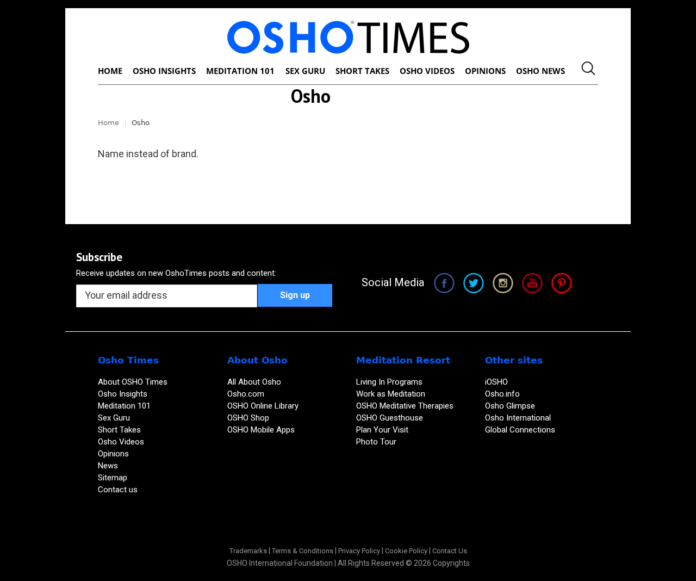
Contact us (118, 490)
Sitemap (112, 478)
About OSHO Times (132, 382)
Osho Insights (124, 394)
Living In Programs (389, 382)
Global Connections (520, 430)
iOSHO (496, 382)
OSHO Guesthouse (389, 418)
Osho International (518, 418)
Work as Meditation (390, 394)
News (108, 466)
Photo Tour (376, 442)
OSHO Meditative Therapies (404, 406)
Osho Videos (122, 442)
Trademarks (248, 551)
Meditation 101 (124, 406)
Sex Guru (114, 418)
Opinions (114, 454)
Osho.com (245, 394)
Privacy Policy (359, 551)
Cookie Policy (406, 551)
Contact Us (449, 551)
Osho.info (502, 394)
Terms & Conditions (302, 551)
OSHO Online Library (263, 406)
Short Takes (120, 430)
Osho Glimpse (510, 406)
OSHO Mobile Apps (261, 430)
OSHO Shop (248, 418)
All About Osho (254, 382)
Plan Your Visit (383, 430)
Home (108, 123)
